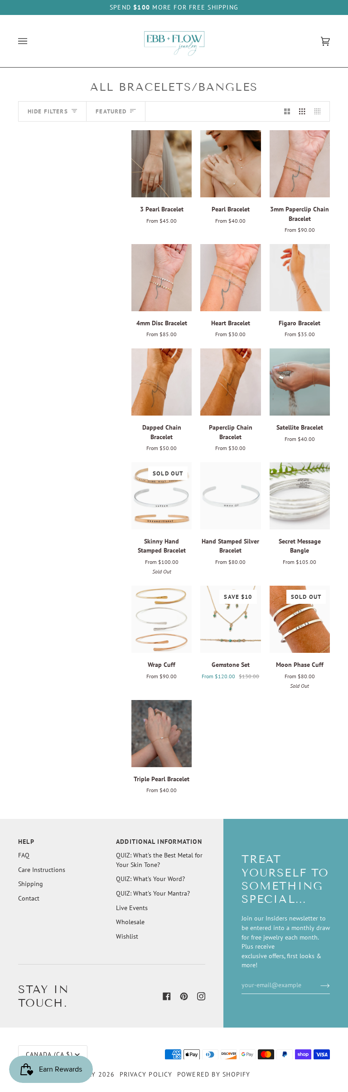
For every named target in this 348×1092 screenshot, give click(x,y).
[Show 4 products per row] (319, 111)
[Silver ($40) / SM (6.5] (230, 163)
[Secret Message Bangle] (300, 495)
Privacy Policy (146, 1074)
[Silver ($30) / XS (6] (230, 382)
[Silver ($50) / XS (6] (161, 382)
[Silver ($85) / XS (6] (161, 277)
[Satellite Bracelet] (300, 382)
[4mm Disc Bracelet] (161, 277)
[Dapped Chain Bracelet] (161, 382)
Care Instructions (41, 870)
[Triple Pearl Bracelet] (161, 733)
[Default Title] (230, 495)
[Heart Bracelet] (230, 277)
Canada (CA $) (49, 1054)
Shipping (30, 884)
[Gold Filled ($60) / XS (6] (300, 382)
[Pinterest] (184, 996)
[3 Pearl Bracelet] (161, 163)
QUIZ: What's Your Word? (150, 879)
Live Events (132, 908)
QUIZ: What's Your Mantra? (153, 893)
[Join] (318, 985)
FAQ (23, 855)
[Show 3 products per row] (302, 111)
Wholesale (130, 922)
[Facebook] (167, 996)
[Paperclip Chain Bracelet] (230, 382)
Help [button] (26, 841)
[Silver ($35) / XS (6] (230, 277)
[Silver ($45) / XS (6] (161, 163)
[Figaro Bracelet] (300, 277)
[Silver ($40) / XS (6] (161, 733)
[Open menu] (31, 41)
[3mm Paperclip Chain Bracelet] (300, 163)
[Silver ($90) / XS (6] (300, 163)
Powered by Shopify (214, 1074)
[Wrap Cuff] (161, 619)
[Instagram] (201, 996)
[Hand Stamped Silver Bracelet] (230, 495)
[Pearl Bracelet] (230, 163)
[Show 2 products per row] (287, 111)
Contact (28, 898)
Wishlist (127, 936)
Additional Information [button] (159, 841)
